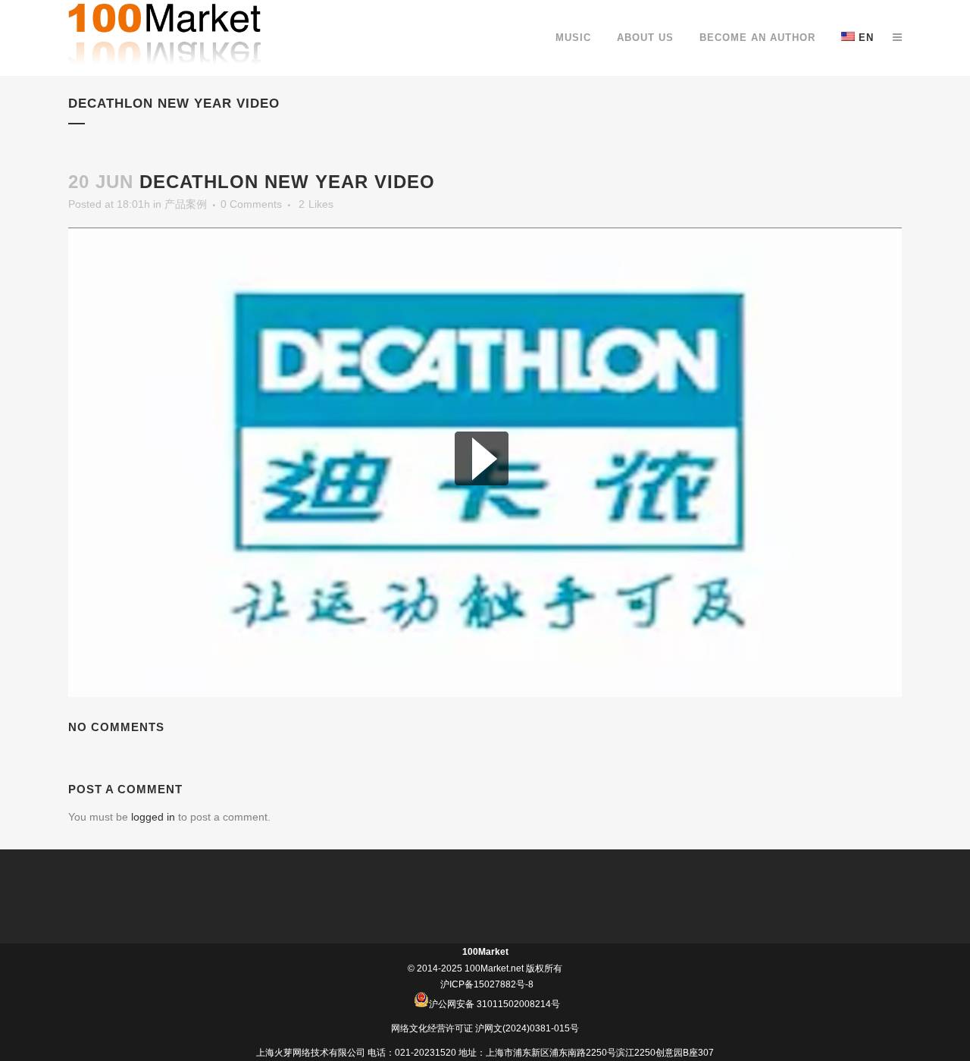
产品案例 (185, 204)
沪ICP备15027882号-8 (487, 984)
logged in (153, 817)
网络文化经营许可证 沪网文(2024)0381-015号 (485, 1028)
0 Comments (251, 204)
